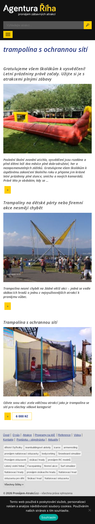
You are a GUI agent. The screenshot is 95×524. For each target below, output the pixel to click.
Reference (64, 435)
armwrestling (70, 447)
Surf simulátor (68, 466)
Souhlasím (48, 517)
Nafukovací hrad (67, 472)
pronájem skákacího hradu (41, 472)
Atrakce (27, 435)
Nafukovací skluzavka (57, 478)
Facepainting (34, 466)
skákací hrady (37, 459)
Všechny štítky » (13, 484)
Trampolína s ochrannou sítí (30, 322)
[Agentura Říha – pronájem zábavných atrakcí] (47, 9)
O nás (16, 435)
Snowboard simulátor (69, 453)
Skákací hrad (34, 478)
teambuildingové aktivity (38, 447)
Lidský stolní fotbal (14, 466)
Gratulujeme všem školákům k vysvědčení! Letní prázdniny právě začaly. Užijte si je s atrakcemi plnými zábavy (44, 74)
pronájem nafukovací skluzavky (21, 453)
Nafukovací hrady (14, 472)
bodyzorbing (48, 453)
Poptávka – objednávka (31, 439)
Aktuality (53, 439)
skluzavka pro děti (14, 478)
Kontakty (8, 439)
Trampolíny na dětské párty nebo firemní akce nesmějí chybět (43, 205)
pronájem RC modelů (59, 459)
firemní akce (50, 466)
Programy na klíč (45, 435)
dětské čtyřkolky (13, 447)
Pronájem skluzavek (15, 459)
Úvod (6, 435)
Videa (77, 435)
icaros (57, 447)
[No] (89, 510)
